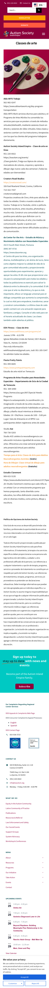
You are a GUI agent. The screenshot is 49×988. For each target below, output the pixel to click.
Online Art (17, 908)
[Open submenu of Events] (42, 882)
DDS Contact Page (13, 730)
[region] (24, 972)
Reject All (35, 983)
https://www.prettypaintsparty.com (19, 367)
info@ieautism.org (17, 783)
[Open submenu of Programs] (42, 867)
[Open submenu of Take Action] (42, 877)
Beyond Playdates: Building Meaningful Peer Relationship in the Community (27, 928)
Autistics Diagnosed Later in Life (26, 916)
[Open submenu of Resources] (42, 862)
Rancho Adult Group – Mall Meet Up (27, 939)
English (13, 722)
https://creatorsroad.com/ (15, 182)
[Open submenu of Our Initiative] (42, 872)
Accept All (24, 977)
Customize (12, 983)
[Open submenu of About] (42, 858)
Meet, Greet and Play (21, 948)
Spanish (13, 725)
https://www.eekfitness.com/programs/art (22, 331)
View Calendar (11, 953)
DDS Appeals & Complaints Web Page (20, 713)
